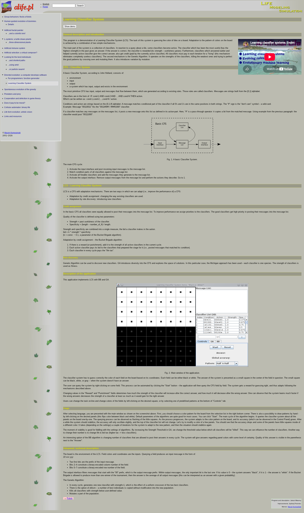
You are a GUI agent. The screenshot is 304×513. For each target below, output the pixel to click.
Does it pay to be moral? (14, 103)
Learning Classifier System (19, 83)
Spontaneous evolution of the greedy (20, 89)
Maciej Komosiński (294, 507)
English (46, 4)
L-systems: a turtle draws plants (17, 39)
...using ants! (13, 65)
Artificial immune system (14, 48)
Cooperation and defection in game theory (22, 98)
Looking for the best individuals (17, 57)
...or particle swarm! (16, 69)
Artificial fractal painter (13, 30)
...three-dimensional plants (19, 42)
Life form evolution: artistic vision (18, 112)
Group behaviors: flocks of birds (17, 17)
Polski (45, 7)
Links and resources (13, 116)
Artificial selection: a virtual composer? (20, 53)
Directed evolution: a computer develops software (25, 75)
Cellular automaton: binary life (17, 107)
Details (11, 24)
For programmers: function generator (23, 78)
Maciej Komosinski (12, 133)
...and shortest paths (16, 60)
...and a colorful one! (16, 33)
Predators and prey (12, 94)
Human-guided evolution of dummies (20, 21)
